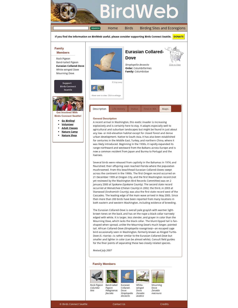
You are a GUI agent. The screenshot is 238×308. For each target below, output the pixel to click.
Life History (118, 108)
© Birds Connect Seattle (73, 304)
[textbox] (71, 28)
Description (99, 108)
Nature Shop (69, 135)
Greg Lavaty (118, 82)
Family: (130, 71)
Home (113, 28)
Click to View (175, 64)
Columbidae (142, 71)
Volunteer (68, 124)
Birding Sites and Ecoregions (163, 28)
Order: (129, 68)
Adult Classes (70, 128)
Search (95, 28)
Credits (164, 304)
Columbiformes (143, 68)
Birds (129, 28)
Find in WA (150, 108)
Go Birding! (68, 120)
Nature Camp (70, 131)
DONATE (179, 36)
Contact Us (119, 304)
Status (134, 108)
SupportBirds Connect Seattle (68, 86)
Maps (165, 108)
